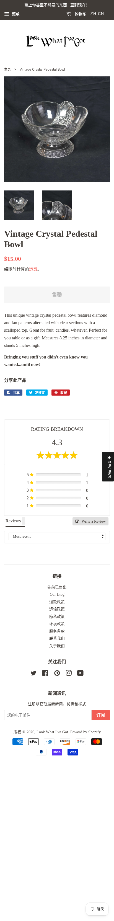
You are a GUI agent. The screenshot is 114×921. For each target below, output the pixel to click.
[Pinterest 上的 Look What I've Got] (57, 674)
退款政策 (57, 602)
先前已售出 (57, 587)
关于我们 (57, 646)
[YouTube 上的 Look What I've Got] (80, 674)
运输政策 (57, 609)
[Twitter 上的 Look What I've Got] (33, 674)
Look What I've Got (52, 732)
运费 (33, 269)
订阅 (100, 715)
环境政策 (57, 624)
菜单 (15, 14)
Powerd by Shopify (85, 732)
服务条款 (57, 631)
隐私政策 (57, 617)
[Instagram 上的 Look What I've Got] (69, 674)
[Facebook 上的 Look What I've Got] (45, 674)
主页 (7, 69)
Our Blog (57, 594)
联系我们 (57, 638)
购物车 (80, 14)
